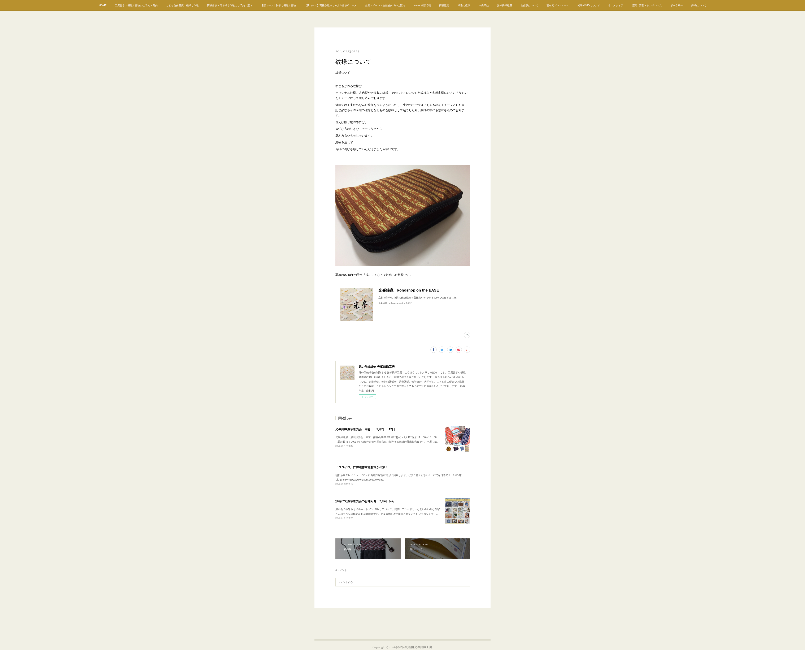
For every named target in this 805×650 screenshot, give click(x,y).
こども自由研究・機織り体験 (182, 5)
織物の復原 (464, 5)
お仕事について (529, 5)
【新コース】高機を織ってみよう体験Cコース (330, 5)
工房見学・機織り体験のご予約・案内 (136, 5)
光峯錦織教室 (504, 5)
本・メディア (615, 5)
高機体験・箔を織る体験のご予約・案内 (229, 5)
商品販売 (444, 5)
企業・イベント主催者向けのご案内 (385, 5)
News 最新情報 (422, 5)
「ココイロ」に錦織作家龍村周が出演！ (361, 467)
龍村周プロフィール (558, 5)
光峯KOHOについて (589, 5)
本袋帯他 (484, 5)
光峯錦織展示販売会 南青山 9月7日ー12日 (365, 429)
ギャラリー (676, 5)
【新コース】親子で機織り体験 (278, 5)
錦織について (698, 5)
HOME (102, 5)
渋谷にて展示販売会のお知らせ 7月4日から (365, 501)
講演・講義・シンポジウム (647, 5)
